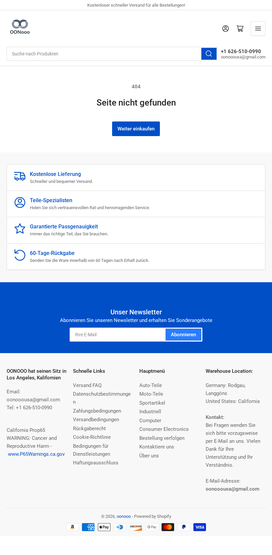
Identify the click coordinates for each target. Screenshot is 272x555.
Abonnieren (183, 335)
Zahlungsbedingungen (97, 411)
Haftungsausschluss (95, 463)
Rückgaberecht (89, 429)
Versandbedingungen (96, 420)
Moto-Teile (151, 394)
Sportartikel (152, 403)
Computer (150, 421)
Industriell (150, 412)
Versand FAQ (87, 385)
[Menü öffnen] (258, 28)
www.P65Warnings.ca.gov (36, 454)
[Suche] (209, 53)
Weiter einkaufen (136, 129)
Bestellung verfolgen (161, 438)
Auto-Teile (150, 385)
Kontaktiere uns (156, 447)
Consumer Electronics (164, 429)
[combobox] (112, 54)
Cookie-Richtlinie (92, 437)
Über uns (149, 456)
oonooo (124, 516)
